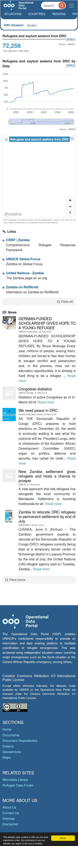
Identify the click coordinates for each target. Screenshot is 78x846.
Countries (36, 14)
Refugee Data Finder (17, 785)
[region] (39, 177)
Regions (59, 14)
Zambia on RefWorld (22, 287)
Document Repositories (19, 740)
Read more (46, 402)
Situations (12, 14)
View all (67, 301)
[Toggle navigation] (71, 5)
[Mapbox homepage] (13, 214)
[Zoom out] (70, 206)
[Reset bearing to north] (70, 213)
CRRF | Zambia (18, 240)
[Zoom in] (70, 200)
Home (6, 729)
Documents (10, 735)
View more (17, 579)
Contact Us (10, 812)
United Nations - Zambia (25, 273)
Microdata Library (15, 779)
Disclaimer (10, 824)
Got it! (63, 838)
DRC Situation (14, 25)
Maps (6, 757)
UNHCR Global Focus (23, 259)
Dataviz (8, 746)
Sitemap (8, 818)
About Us (9, 807)
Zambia (32, 25)
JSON (69, 39)
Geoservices (11, 751)
